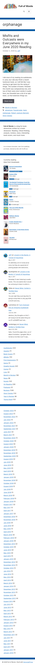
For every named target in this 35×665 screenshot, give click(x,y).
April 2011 (7, 647)
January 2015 (8, 559)
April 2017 (7, 510)
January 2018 (8, 501)
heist (25, 110)
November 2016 (9, 520)
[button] (24, 11)
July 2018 (7, 489)
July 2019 (7, 462)
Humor (6, 369)
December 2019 (9, 450)
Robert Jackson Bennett (20, 113)
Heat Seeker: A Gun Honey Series (19, 229)
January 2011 (8, 650)
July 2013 (7, 604)
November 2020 (9, 438)
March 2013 (8, 616)
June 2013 (7, 607)
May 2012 (7, 629)
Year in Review (9, 396)
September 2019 (10, 456)
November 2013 (9, 592)
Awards (6, 351)
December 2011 (9, 635)
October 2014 (8, 568)
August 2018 (8, 486)
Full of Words (26, 6)
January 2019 (8, 477)
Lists (5, 372)
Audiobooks (8, 348)
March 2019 (8, 474)
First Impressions (10, 360)
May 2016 (7, 529)
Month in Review (11, 107)
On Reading (8, 384)
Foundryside (17, 110)
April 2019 (7, 471)
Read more (8, 101)
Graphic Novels (9, 366)
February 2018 (9, 498)
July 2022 (7, 420)
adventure (8, 110)
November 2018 (9, 480)
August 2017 (8, 504)
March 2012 (8, 632)
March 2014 (8, 583)
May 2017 (7, 507)
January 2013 (8, 623)
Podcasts (7, 387)
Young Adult (8, 399)
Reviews (7, 390)
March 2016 (8, 535)
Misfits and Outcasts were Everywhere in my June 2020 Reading (17, 41)
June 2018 (7, 492)
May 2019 (7, 468)
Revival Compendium (15, 166)
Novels (6, 381)
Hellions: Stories (14, 216)
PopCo (11, 199)
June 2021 (7, 432)
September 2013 (10, 598)
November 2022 (9, 417)
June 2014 (7, 574)
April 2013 (7, 613)
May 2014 (7, 577)
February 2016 (9, 538)
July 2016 (7, 523)
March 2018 (8, 495)
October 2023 (9, 411)
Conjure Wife (13, 174)
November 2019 (9, 453)
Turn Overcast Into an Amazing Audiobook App (19, 307)
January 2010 (8, 653)
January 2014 (8, 586)
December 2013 (9, 589)
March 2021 (8, 435)
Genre (6, 363)
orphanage (6, 113)
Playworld (12, 191)
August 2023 (8, 414)
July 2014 (7, 571)
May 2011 (7, 644)
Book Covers (8, 354)
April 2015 (7, 556)
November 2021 (9, 426)
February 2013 (9, 619)
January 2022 (8, 423)
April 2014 (7, 580)
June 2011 (7, 641)
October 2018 (8, 483)
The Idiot (11, 237)
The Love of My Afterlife (16, 207)
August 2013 (8, 601)
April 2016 (7, 532)
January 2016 (8, 541)
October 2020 (9, 441)
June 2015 (7, 550)
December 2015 (9, 544)
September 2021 (10, 429)
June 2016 (7, 526)
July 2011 (7, 638)
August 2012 (8, 626)
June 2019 (7, 465)
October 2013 (8, 595)
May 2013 (7, 610)
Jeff (10, 255)
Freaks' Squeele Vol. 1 (15, 221)
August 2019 (8, 459)
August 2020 (8, 444)
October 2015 (8, 547)
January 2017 (8, 514)
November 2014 (9, 565)
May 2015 (7, 553)
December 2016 (9, 517)
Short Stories (7, 116)
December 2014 (9, 562)
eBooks (6, 357)
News (6, 378)
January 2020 (9, 447)
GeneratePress (28, 662)
